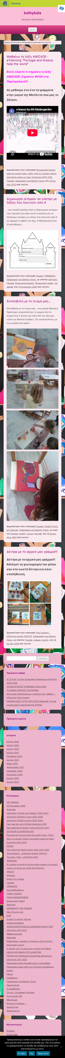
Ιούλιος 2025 (13, 745)
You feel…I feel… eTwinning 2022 (22, 857)
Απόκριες (11, 875)
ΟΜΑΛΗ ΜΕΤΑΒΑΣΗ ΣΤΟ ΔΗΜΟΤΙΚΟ (24, 952)
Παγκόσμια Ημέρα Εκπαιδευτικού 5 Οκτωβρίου (28, 963)
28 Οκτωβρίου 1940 (16, 806)
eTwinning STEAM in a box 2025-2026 (25, 817)
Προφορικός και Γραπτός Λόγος (30, 181)
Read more (43, 1053)
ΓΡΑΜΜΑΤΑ (49, 276)
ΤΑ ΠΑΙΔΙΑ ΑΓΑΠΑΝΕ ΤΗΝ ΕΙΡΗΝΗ (23, 690)
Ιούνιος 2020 (13, 782)
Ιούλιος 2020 (13, 778)
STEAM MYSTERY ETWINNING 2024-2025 (26, 686)
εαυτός (45, 640)
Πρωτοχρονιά (13, 985)
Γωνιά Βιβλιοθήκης (15, 890)
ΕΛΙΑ (9, 915)
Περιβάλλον (12, 978)
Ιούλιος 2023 (13, 752)
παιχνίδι (37, 533)
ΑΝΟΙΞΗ (10, 871)
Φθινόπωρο (12, 1000)
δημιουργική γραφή (44, 283)
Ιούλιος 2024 (13, 749)
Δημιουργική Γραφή (16, 901)
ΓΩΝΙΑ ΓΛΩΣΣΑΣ (14, 893)
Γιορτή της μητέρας (15, 879)
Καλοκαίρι (11, 937)
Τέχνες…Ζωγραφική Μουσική (21, 992)
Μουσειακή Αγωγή (15, 945)
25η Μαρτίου (13, 802)
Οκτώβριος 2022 (14, 756)
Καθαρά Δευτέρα (14, 934)
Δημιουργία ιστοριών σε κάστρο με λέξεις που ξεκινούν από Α (32, 200)
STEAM (10, 846)
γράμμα (37, 640)
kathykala (32, 13)
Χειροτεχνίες (13, 1007)
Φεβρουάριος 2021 (15, 767)
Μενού (32, 30)
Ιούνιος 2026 (13, 741)
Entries (12, 1034)
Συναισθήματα (13, 989)
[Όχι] (61, 1046)
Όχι (31, 1053)
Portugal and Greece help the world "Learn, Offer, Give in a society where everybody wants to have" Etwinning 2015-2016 (32, 173)
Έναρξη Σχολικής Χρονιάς (19, 919)
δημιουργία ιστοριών (24, 283)
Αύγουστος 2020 (15, 774)
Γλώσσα (10, 181)
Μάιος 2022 (12, 763)
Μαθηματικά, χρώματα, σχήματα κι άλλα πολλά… (30, 941)
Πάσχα (10, 974)
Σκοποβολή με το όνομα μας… (29, 301)
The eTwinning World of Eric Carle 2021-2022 (28, 850)
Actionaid (11, 809)
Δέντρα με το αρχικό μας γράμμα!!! (32, 551)
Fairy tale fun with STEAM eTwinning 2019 (26, 824)
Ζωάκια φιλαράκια (15, 923)
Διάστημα (11, 904)
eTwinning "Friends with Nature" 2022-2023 (27, 813)
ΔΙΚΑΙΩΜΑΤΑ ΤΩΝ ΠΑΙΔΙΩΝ (19, 908)
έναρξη (22, 533)
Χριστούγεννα (13, 1011)
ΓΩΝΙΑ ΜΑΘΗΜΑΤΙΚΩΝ (17, 897)
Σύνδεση (11, 1031)
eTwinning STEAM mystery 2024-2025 (25, 820)
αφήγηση (52, 279)
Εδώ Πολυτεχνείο (15, 912)
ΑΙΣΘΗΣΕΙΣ (12, 860)
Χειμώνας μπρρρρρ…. (16, 1003)
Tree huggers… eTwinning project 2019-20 (27, 853)
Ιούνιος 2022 (13, 760)
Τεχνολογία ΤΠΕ (14, 996)
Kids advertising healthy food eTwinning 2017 (28, 828)
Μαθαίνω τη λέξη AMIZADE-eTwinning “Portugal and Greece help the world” (30, 60)
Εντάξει (22, 1053)
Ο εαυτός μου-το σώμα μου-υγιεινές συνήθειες (29, 948)
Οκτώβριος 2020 (14, 771)
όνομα (30, 533)
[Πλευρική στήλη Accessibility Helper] (61, 8)
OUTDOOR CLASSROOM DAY (20, 831)
